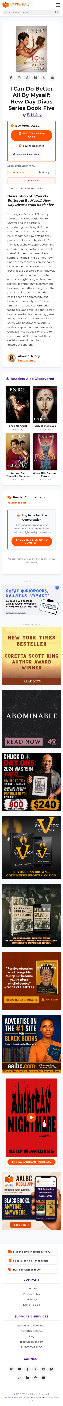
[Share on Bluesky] (35, 78)
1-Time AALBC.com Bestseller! (25, 188)
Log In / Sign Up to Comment (33, 541)
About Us (31, 1288)
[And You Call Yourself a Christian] (18, 452)
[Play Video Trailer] (31, 1118)
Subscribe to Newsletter (31, 1325)
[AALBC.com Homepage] (17, 5)
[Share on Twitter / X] (44, 78)
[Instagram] (12, 1369)
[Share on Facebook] (11, 78)
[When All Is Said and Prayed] (45, 452)
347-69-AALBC (33, 1347)
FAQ (31, 1336)
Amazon (20, 172)
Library (46, 172)
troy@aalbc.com (33, 1341)
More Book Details (27, 154)
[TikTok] (20, 1378)
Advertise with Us (32, 1330)
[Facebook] (27, 1369)
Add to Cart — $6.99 (33, 135)
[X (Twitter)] (35, 1369)
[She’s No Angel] (18, 405)
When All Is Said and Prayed (45, 474)
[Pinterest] (35, 1378)
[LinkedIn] (27, 1378)
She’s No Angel (18, 426)
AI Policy (31, 1299)
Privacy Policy (31, 1294)
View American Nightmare (33, 1161)
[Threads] (43, 1369)
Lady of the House (45, 426)
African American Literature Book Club (24, 1397)
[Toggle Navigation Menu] (58, 5)
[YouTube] (20, 1369)
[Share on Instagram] (19, 78)
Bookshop (33, 180)
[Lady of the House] (45, 405)
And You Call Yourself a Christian (18, 474)
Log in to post (18, 503)
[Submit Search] (56, 12)
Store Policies (31, 1304)
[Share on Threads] (27, 78)
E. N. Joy (34, 114)
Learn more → (27, 360)
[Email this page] (52, 78)
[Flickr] (43, 1378)
